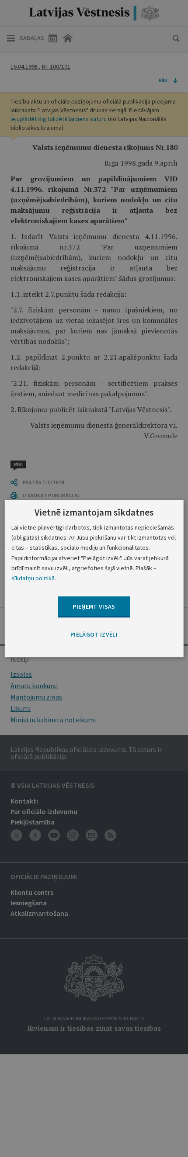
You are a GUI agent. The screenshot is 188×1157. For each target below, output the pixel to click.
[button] (94, 635)
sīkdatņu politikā (33, 578)
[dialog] (94, 578)
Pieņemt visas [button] (94, 606)
